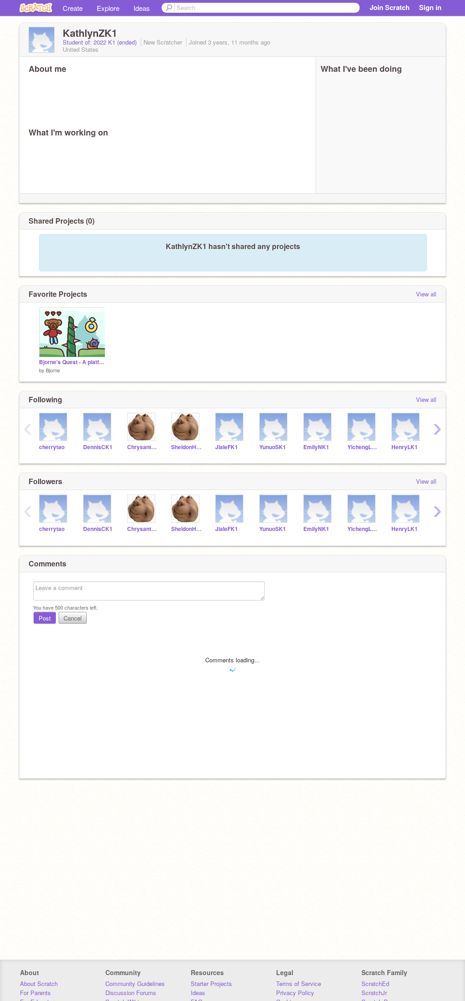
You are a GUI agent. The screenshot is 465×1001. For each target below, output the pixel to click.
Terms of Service (298, 983)
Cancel (73, 618)
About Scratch (39, 983)
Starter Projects (211, 983)
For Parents (35, 992)
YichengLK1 (362, 447)
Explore (108, 8)
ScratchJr (374, 992)
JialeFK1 (226, 447)
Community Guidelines (135, 983)
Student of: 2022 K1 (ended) (101, 42)
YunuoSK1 (272, 447)
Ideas (142, 8)
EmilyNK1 (316, 447)
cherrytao (51, 447)
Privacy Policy (295, 992)
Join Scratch (390, 7)
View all (426, 294)
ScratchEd (375, 983)
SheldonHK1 (186, 447)
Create (73, 8)
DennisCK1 (98, 447)
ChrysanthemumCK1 (142, 447)
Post (45, 618)
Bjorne (53, 370)
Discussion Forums (130, 992)
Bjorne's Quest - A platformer (72, 362)
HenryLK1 (404, 447)
